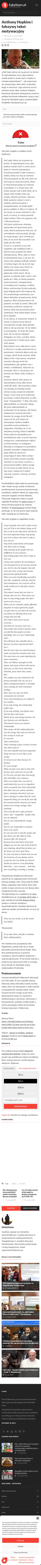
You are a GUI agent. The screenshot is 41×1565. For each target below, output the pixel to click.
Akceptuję (20, 1540)
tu (22, 102)
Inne (20, 1502)
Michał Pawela (12, 42)
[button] (38, 1518)
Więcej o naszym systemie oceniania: (20, 145)
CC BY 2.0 (12, 1039)
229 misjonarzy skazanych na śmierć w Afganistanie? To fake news (18, 1284)
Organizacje (20, 1507)
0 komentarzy (24, 42)
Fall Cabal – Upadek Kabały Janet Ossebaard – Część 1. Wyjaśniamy (20, 1371)
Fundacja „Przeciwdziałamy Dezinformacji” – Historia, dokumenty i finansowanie (26, 1559)
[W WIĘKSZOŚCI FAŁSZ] (20, 1305)
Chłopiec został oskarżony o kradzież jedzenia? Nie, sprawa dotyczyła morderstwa (20, 1342)
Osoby (20, 1512)
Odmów (20, 1546)
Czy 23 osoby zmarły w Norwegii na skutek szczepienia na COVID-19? (30, 1193)
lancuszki (22, 1183)
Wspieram (20, 1106)
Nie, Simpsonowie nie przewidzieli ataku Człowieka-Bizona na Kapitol (10, 1193)
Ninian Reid (28, 1035)
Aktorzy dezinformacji (20, 1491)
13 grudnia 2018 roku (26, 897)
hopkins (14, 1183)
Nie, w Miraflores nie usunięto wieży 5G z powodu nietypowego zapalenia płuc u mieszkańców (26, 1447)
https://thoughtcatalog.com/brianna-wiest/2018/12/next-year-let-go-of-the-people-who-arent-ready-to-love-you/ (19, 1024)
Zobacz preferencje (20, 1552)
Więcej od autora (30, 1208)
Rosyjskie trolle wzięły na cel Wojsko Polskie (26, 1472)
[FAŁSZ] (20, 1276)
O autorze (11, 1208)
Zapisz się (6, 1115)
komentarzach (18, 507)
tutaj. (34, 894)
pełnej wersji (27, 501)
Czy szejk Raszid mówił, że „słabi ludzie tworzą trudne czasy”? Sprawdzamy (18, 1313)
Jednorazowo (9, 1068)
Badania (20, 1496)
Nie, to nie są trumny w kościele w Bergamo (24, 1459)
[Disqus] (20, 1152)
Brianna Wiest (29, 900)
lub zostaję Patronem (27, 1068)
